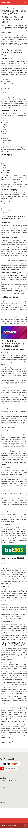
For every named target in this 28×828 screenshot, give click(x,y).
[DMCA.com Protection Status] (16, 780)
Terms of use (9, 780)
